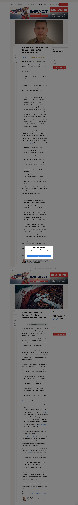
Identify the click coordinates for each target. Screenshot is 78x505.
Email (28, 252)
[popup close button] (51, 247)
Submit (39, 256)
